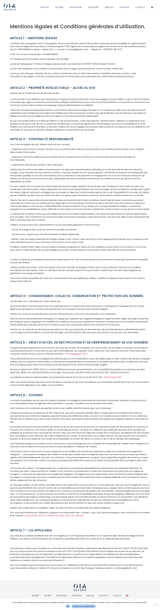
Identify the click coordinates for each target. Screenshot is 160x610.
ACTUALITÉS (93, 7)
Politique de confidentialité (83, 606)
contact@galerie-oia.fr (76, 353)
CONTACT (140, 7)
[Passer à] (152, 7)
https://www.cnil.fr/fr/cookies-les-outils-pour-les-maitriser (54, 515)
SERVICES (109, 7)
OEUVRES (59, 7)
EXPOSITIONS (76, 7)
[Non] (156, 604)
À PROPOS (124, 7)
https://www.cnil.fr (113, 377)
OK (68, 606)
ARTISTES (44, 7)
